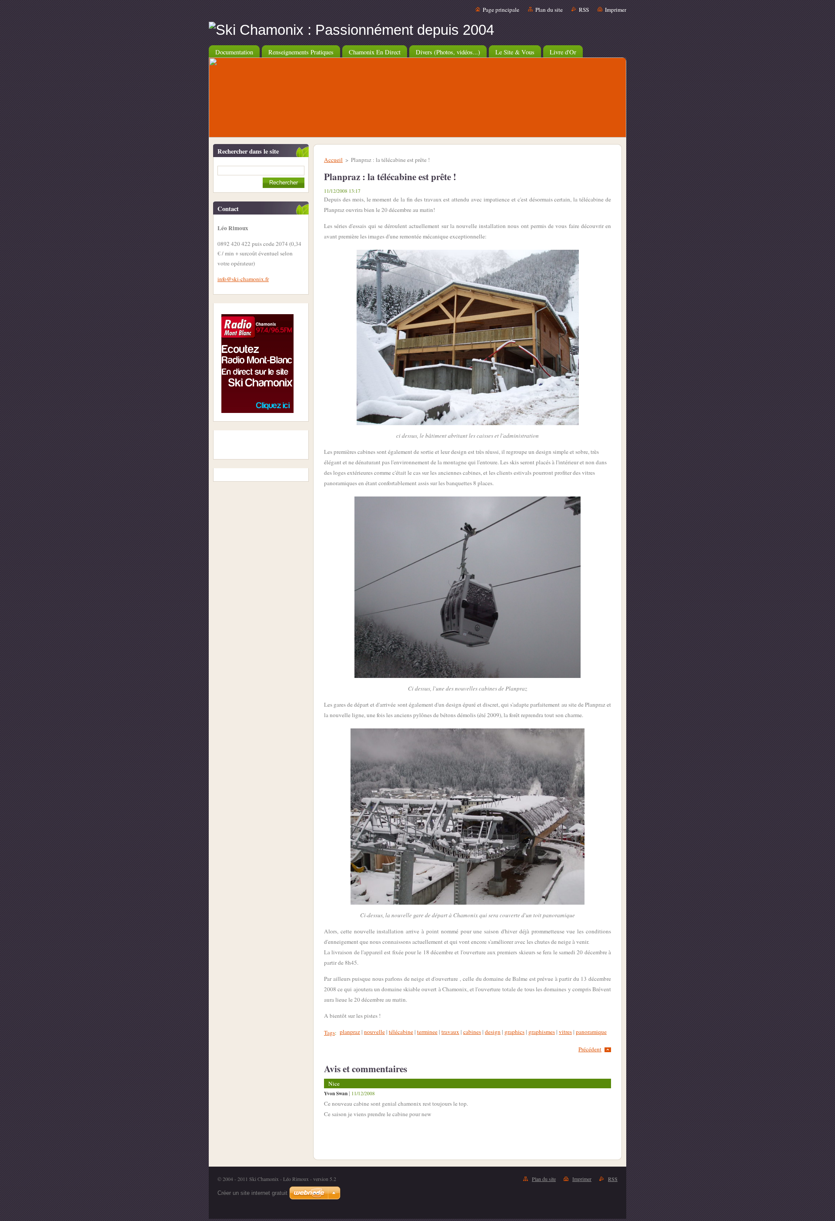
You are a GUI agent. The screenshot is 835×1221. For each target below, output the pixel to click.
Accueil (333, 160)
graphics (514, 1032)
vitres (565, 1032)
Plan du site (549, 9)
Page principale (501, 9)
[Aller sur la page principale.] (417, 30)
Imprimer (615, 9)
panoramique (591, 1032)
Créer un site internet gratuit (252, 1193)
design (493, 1032)
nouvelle (374, 1032)
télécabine (401, 1032)
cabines (472, 1032)
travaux (450, 1032)
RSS (584, 9)
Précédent (589, 1049)
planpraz (350, 1032)
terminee (427, 1032)
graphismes (541, 1032)
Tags (329, 1033)
